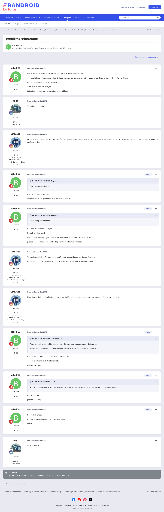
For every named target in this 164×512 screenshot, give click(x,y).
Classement (89, 18)
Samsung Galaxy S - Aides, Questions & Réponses (51, 48)
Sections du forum (51, 18)
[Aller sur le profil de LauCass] (15, 142)
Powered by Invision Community (82, 508)
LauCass (15, 134)
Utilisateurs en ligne (31, 24)
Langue (58, 505)
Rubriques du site (32, 18)
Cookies (105, 505)
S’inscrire (154, 7)
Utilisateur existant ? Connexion (132, 7)
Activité (78, 18)
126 (16, 89)
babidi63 (19, 46)
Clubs (45, 24)
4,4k (16, 122)
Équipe (16, 24)
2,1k (16, 155)
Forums (7, 24)
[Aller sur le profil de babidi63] (8, 47)
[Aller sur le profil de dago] (15, 109)
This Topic (148, 17)
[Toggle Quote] (31, 181)
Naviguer (67, 18)
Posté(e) (37, 68)
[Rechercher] (158, 17)
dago (15, 101)
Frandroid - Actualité (13, 18)
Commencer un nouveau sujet (146, 57)
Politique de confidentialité (75, 505)
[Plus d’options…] (156, 68)
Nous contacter (94, 505)
